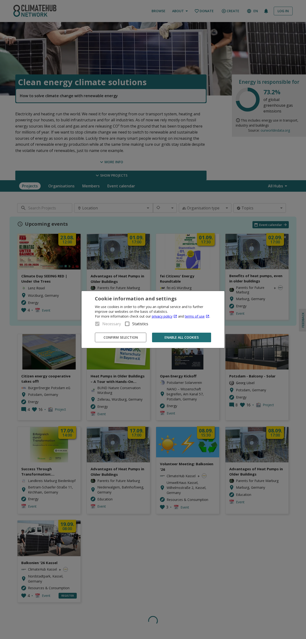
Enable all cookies (181, 337)
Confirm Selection (121, 337)
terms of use (195, 316)
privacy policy (162, 316)
